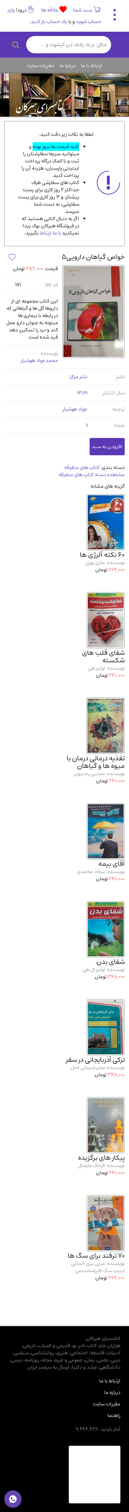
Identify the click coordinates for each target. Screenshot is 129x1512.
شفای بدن (110, 962)
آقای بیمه (111, 864)
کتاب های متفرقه (81, 467)
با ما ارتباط (50, 233)
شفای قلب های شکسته (103, 656)
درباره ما (67, 65)
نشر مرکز (78, 376)
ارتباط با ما (91, 65)
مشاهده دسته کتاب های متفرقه (91, 474)
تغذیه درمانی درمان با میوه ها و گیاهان (96, 762)
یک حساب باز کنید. (48, 21)
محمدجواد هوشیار (39, 360)
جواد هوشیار (75, 409)
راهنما (114, 1415)
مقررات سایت (40, 65)
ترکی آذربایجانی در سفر (95, 1060)
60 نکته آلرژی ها (102, 555)
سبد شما (82, 10)
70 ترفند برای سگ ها (96, 1256)
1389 (82, 393)
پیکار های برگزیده (101, 1158)
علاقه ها (50, 10)
